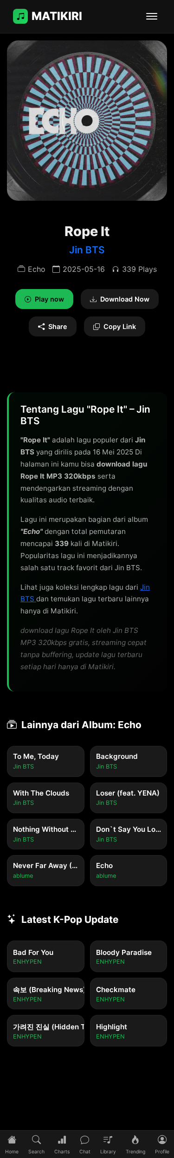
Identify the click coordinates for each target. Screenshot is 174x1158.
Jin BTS (87, 250)
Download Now (124, 299)
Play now (49, 299)
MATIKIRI (57, 16)
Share (57, 326)
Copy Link (119, 326)
